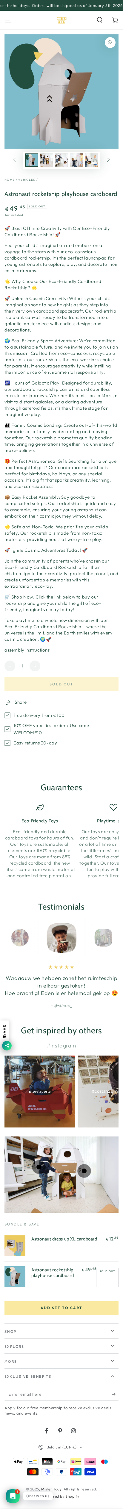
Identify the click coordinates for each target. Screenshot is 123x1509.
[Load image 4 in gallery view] (76, 160)
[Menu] (8, 20)
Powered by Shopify (61, 1496)
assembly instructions (27, 650)
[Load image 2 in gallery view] (46, 160)
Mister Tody (51, 1489)
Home (9, 180)
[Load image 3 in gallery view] (61, 160)
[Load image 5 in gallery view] (91, 160)
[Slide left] (14, 160)
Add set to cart (62, 1308)
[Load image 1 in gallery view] (31, 160)
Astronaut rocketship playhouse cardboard (52, 1273)
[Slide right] (108, 160)
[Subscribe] (115, 1394)
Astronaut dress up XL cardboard (64, 1239)
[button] (99, 20)
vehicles (26, 180)
